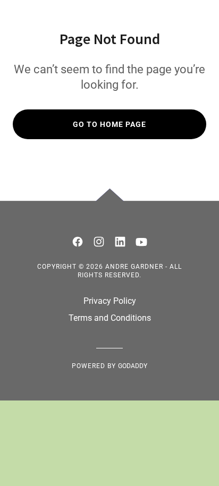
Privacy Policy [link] (109, 301)
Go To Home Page (109, 124)
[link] (77, 241)
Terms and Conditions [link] (110, 318)
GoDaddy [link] (132, 366)
